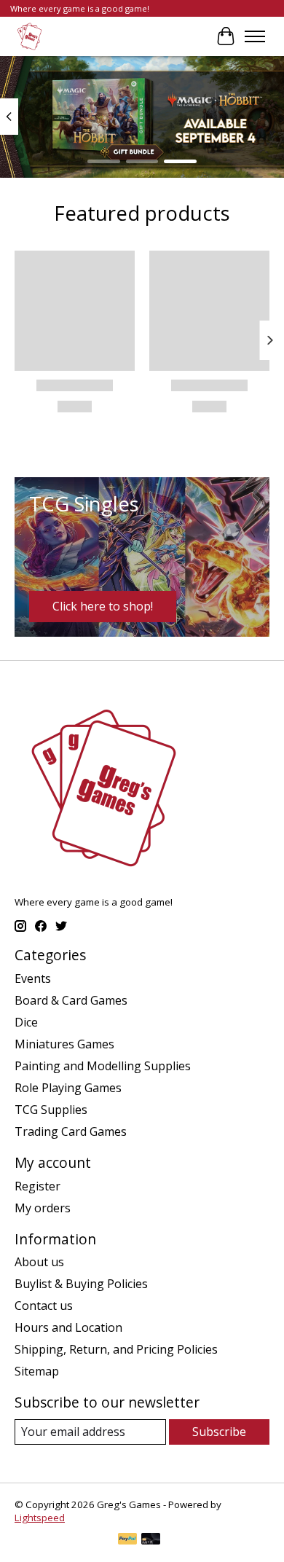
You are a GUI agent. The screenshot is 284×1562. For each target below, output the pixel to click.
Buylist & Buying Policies (81, 1284)
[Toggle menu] (254, 36)
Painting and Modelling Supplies (103, 1066)
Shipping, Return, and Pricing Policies (116, 1349)
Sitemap (37, 1371)
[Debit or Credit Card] (150, 1540)
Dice (26, 1022)
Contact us (44, 1306)
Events (33, 978)
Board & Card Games (71, 1000)
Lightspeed (40, 1517)
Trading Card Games (71, 1131)
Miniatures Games (64, 1044)
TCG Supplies (51, 1110)
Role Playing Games (68, 1088)
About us (39, 1262)
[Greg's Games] (29, 36)
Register (37, 1186)
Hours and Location (68, 1327)
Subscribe (219, 1432)
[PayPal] (127, 1540)
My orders (43, 1208)
